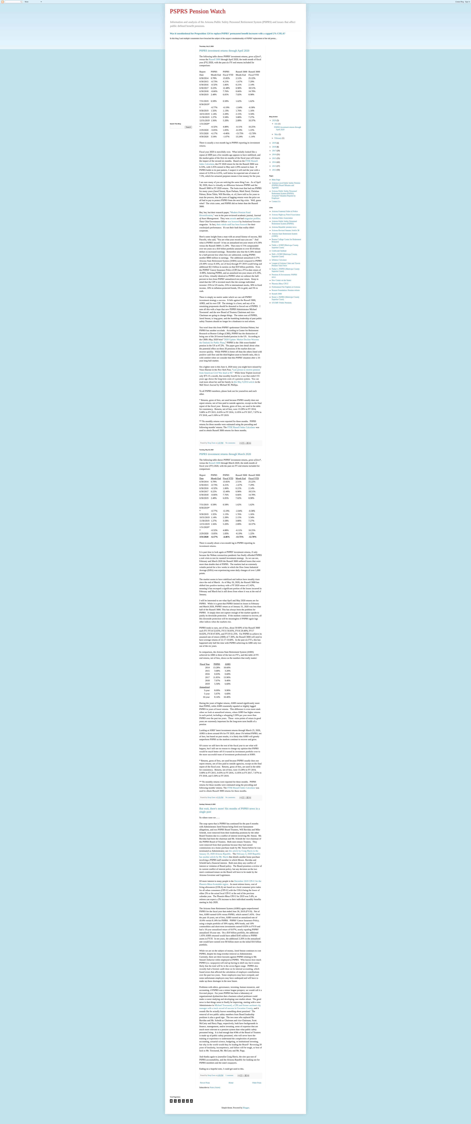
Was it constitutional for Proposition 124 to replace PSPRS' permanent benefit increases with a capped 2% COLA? (227, 33)
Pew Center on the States (281, 280)
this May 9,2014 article (244, 382)
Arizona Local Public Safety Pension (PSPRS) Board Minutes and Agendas (286, 185)
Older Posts (256, 1083)
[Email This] (240, 443)
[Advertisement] (181, 82)
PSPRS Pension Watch (198, 11)
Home (231, 1083)
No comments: (230, 443)
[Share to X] (245, 443)
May (277, 134)
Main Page (276, 180)
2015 (274, 158)
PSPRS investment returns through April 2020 (224, 50)
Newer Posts (205, 1083)
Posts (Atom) (215, 1087)
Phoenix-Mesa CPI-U (280, 284)
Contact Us (276, 201)
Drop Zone (212, 443)
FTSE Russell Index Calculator (241, 427)
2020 (274, 120)
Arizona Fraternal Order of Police (285, 211)
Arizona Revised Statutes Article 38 (285, 230)
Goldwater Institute (279, 251)
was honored (233, 221)
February (278, 138)
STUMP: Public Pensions (282, 303)
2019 (274, 143)
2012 (274, 170)
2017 (274, 151)
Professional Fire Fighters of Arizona (286, 287)
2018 (274, 147)
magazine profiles (252, 218)
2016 (274, 154)
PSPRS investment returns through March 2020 (225, 454)
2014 (274, 162)
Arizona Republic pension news (284, 227)
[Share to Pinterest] (250, 443)
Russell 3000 (214, 59)
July (276, 124)
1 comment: (229, 1075)
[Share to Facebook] (247, 443)
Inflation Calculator (279, 260)
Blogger (246, 1108)
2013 (274, 166)
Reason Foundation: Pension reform (286, 290)
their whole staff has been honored (232, 224)
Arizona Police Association (282, 218)
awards (233, 218)
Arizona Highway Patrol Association (286, 215)
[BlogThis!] (243, 443)
